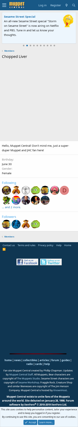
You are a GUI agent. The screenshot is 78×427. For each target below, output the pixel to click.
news (17, 360)
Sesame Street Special (19, 16)
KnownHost (60, 390)
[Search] (73, 5)
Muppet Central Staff (21, 374)
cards (38, 364)
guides (66, 360)
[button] (4, 5)
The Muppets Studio (28, 378)
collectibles (30, 360)
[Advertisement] (39, 100)
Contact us (9, 245)
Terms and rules (26, 245)
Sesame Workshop (28, 382)
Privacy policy (45, 245)
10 (54, 45)
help (47, 364)
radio (29, 364)
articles (44, 360)
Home (67, 245)
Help (59, 245)
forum (55, 360)
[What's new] (66, 5)
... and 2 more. (11, 207)
